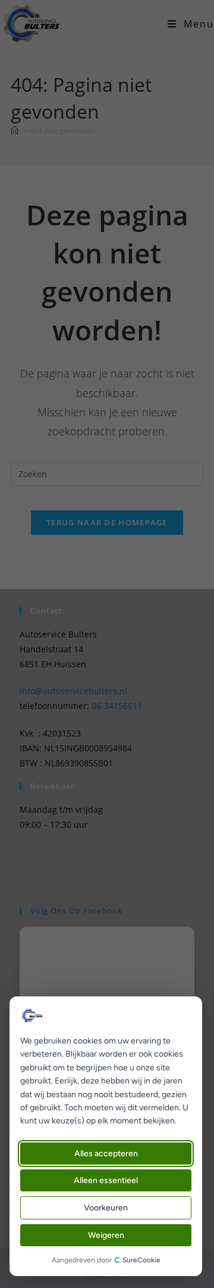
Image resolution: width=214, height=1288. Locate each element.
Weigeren (106, 1235)
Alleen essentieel (106, 1180)
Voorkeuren (106, 1208)
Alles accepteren (106, 1153)
